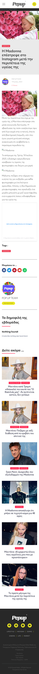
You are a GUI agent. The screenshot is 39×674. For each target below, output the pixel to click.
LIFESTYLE (6, 46)
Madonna (6, 251)
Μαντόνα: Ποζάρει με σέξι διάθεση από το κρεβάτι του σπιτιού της (19, 433)
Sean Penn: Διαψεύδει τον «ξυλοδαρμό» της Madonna (19, 473)
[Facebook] (9, 625)
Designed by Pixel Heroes (19, 669)
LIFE (19, 636)
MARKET (27, 636)
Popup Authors (19, 655)
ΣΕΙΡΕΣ (29, 631)
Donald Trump (15, 383)
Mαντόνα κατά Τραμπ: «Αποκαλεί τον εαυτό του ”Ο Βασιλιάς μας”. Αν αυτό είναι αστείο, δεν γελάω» (19, 390)
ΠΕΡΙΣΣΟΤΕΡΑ (8, 303)
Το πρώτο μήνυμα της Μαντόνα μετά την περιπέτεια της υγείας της (19, 596)
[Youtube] (30, 625)
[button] (4, 270)
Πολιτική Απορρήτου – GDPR (19, 659)
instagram (14, 427)
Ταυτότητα (19, 653)
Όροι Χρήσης (19, 657)
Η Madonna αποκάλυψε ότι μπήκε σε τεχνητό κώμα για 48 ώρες (19, 513)
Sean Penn (23, 468)
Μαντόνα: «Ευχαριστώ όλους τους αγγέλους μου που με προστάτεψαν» (19, 554)
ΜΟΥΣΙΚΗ (20, 631)
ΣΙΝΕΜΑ (12, 636)
